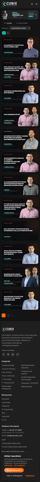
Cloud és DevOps (8, 369)
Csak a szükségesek (14, 476)
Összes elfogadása (13, 470)
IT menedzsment (8, 383)
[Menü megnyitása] (36, 4)
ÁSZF (4, 440)
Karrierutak (6, 402)
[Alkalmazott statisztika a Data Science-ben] (20, 47)
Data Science (7, 372)
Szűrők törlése (23, 23)
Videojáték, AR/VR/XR (29, 383)
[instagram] (8, 354)
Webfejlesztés (26, 386)
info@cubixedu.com (14, 436)
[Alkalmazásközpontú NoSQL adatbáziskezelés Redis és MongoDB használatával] (20, 185)
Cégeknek (5, 406)
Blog (3, 413)
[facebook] (3, 354)
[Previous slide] (4, 15)
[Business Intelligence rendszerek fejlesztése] (20, 276)
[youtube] (17, 354)
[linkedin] (13, 354)
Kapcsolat (5, 416)
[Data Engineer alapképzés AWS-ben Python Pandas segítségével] (20, 116)
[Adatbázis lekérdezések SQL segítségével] (20, 93)
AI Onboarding (7, 409)
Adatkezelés (8, 465)
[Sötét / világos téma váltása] (32, 4)
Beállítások (30, 476)
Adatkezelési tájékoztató (11, 443)
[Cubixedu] (9, 4)
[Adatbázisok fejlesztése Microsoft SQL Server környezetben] (20, 299)
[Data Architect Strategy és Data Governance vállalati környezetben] (20, 231)
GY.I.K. (4, 420)
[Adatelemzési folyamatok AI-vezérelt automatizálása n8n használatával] (20, 162)
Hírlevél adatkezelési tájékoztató (14, 447)
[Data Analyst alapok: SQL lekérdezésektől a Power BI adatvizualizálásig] (20, 70)
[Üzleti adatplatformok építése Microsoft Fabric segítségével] (20, 254)
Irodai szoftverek (8, 376)
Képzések (5, 399)
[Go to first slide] (36, 15)
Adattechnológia (8, 365)
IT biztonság (6, 379)
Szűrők (9, 23)
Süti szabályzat (19, 465)
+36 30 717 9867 (15, 430)
